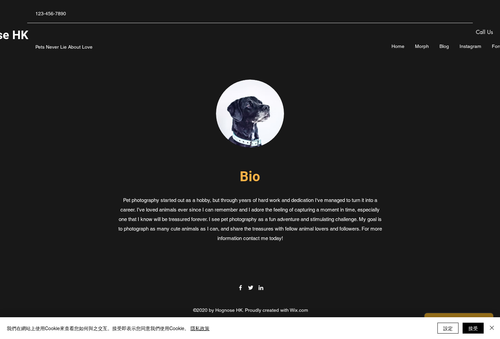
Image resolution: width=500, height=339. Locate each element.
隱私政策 (200, 328)
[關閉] (492, 328)
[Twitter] (250, 287)
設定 (448, 328)
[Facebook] (240, 287)
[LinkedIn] (260, 287)
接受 (473, 328)
